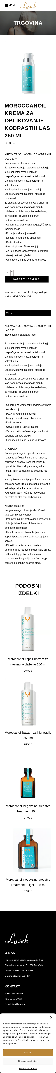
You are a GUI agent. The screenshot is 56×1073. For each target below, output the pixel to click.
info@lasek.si (18, 1004)
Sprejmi (28, 1052)
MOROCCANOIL (22, 296)
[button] (51, 1017)
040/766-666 (17, 993)
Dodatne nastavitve (28, 1061)
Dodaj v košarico (26, 279)
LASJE (26, 292)
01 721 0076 (16, 998)
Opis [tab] (9, 313)
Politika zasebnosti (28, 1068)
